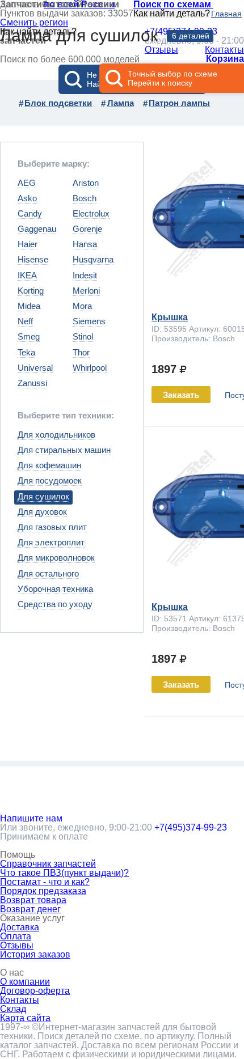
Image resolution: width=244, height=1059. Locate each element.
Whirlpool (90, 367)
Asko (27, 198)
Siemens (89, 321)
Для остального (48, 573)
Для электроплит (51, 542)
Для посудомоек (50, 480)
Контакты (19, 1000)
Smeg (29, 336)
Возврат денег (30, 909)
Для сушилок (43, 496)
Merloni (86, 290)
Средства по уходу (55, 604)
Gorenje (87, 229)
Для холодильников (56, 434)
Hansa (85, 244)
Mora (82, 306)
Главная (226, 13)
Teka (26, 352)
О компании (25, 981)
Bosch (84, 198)
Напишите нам (31, 818)
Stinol (83, 336)
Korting (31, 290)
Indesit (85, 275)
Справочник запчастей (48, 864)
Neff (25, 321)
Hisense (33, 259)
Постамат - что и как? (45, 882)
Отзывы (16, 945)
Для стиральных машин (64, 450)
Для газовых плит (52, 527)
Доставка (19, 927)
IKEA (27, 275)
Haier (27, 244)
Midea (29, 306)
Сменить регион (34, 22)
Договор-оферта (35, 991)
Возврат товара (33, 900)
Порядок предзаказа (43, 891)
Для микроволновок (56, 557)
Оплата (15, 936)
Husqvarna (93, 259)
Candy (30, 213)
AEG (27, 183)
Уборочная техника (55, 589)
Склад (13, 1009)
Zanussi (32, 383)
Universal (35, 367)
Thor (81, 352)
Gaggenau (37, 229)
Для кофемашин (49, 465)
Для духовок (42, 511)
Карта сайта (25, 1018)
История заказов (35, 954)
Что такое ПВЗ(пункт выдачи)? (64, 873)
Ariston (86, 183)
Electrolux (91, 213)
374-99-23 (190, 827)
